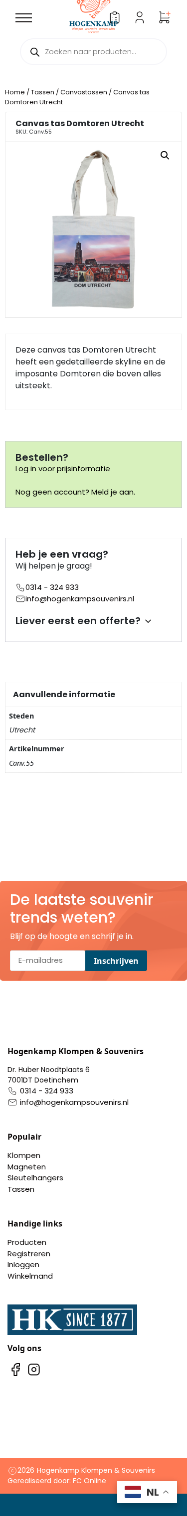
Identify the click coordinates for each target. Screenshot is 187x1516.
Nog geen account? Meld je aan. (75, 492)
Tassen (42, 92)
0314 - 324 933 (52, 587)
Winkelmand (30, 1276)
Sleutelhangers (35, 1177)
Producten (26, 1242)
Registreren (28, 1253)
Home (15, 92)
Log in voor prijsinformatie (62, 468)
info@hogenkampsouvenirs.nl (79, 598)
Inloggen (23, 1264)
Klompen (23, 1155)
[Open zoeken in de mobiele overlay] (93, 51)
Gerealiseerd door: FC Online (56, 1481)
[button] (165, 155)
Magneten (26, 1166)
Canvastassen (83, 92)
